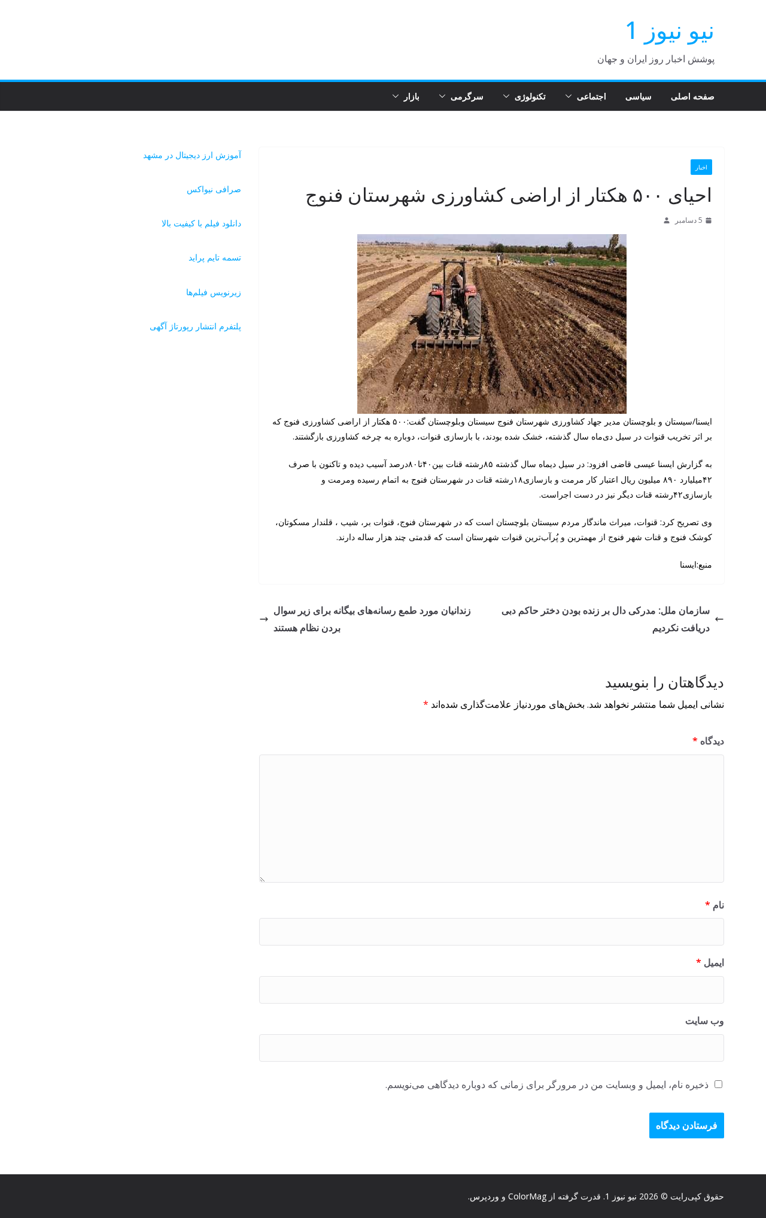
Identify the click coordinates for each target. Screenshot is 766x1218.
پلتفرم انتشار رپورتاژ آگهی (195, 326)
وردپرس (484, 1196)
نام (714, 904)
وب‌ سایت (704, 1020)
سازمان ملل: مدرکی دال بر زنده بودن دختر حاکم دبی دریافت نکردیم (605, 619)
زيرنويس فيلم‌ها (213, 292)
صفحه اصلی (693, 96)
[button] (571, 96)
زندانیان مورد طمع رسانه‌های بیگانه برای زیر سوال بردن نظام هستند (372, 619)
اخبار (701, 167)
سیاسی (638, 96)
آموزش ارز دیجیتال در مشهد (192, 154)
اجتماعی (591, 96)
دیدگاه (708, 740)
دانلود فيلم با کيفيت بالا (201, 223)
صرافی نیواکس (214, 189)
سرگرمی (467, 96)
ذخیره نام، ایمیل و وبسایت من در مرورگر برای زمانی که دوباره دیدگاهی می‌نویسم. (547, 1084)
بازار (412, 96)
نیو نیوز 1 (670, 29)
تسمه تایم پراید (215, 257)
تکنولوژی (530, 96)
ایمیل (710, 962)
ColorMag (527, 1196)
